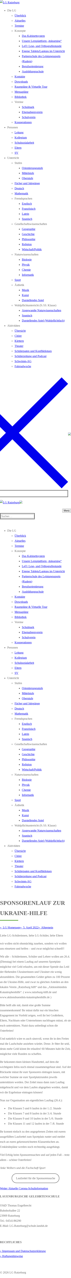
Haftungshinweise (12, 1256)
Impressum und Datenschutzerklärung (24, 1251)
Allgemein (47, 927)
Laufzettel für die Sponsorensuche (35, 1178)
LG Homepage (11, 927)
